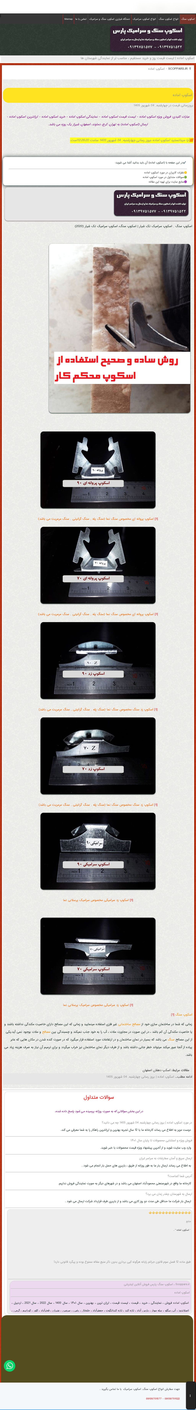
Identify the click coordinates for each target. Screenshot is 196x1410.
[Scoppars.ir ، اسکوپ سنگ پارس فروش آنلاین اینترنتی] (147, 52)
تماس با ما (81, 19)
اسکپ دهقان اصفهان (156, 1070)
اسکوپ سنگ (188, 19)
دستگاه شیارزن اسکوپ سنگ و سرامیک (109, 19)
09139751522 (172, 1398)
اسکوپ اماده (180, 1303)
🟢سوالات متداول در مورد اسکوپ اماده (165, 177)
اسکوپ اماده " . (182, 1230)
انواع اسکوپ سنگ (168, 19)
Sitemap (68, 19)
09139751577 (154, 1398)
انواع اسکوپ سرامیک (144, 19)
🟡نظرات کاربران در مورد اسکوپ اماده (165, 172)
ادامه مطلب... (183, 1077)
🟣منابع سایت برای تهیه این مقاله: (167, 182)
